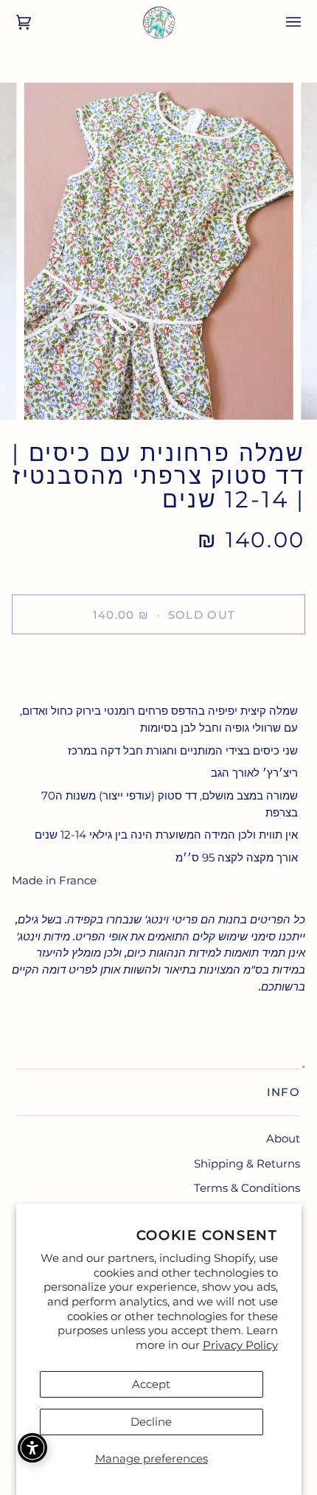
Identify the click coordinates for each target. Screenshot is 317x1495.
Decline (151, 1422)
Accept (151, 1384)
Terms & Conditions (247, 1188)
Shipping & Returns (247, 1163)
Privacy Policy (240, 1345)
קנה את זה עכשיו (158, 666)
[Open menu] (283, 22)
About (283, 1138)
